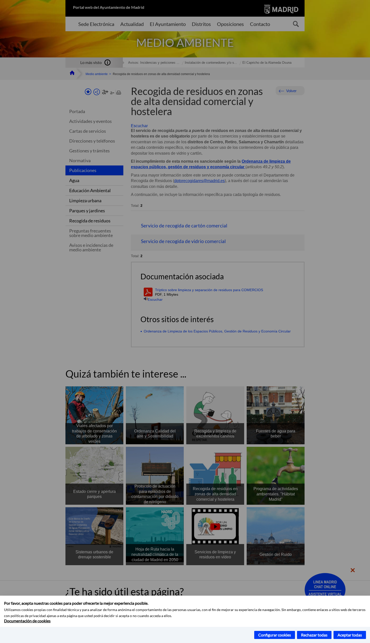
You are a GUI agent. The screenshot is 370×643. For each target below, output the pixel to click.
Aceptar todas (350, 634)
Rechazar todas (314, 634)
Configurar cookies (274, 634)
